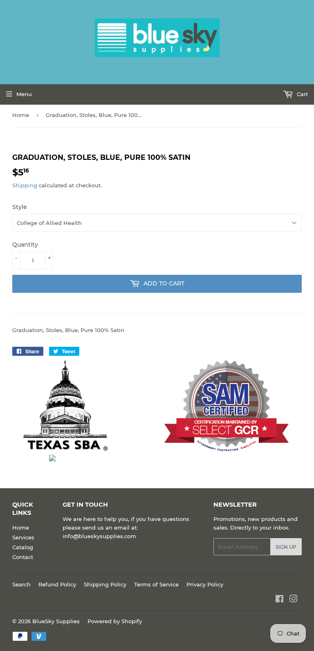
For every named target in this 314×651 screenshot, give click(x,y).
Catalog (22, 547)
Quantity (25, 244)
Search (21, 584)
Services (23, 537)
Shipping (24, 185)
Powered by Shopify (114, 621)
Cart (301, 94)
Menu (24, 94)
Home (20, 115)
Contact (22, 557)
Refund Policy (57, 584)
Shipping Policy (105, 584)
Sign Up (286, 547)
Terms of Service (156, 584)
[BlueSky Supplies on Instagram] (293, 600)
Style (19, 207)
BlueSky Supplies (56, 621)
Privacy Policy (204, 584)
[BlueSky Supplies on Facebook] (279, 600)
